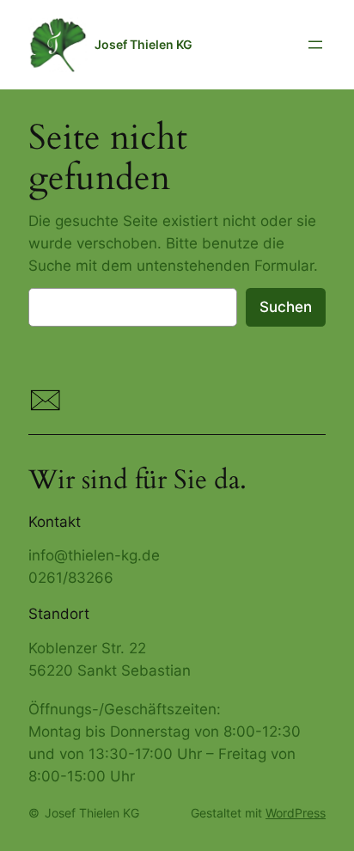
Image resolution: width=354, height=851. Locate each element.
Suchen (285, 306)
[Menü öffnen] (315, 44)
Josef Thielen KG (143, 44)
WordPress (296, 812)
